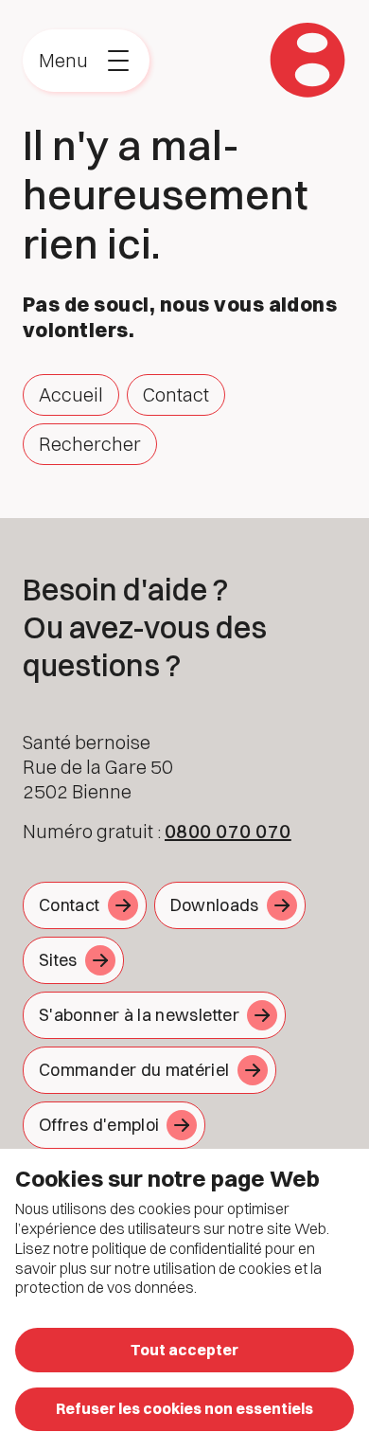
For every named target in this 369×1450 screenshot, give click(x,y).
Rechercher (90, 444)
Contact (176, 394)
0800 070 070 (228, 831)
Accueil (71, 394)
